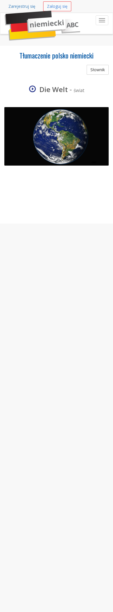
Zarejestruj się (21, 6)
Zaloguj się (57, 6)
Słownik (97, 69)
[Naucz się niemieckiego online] (4, 20)
